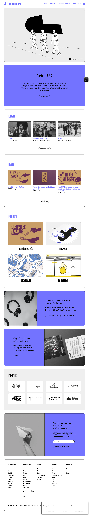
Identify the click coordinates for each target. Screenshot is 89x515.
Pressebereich (27, 481)
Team (10, 477)
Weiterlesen (44, 96)
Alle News (44, 201)
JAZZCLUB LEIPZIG (12, 465)
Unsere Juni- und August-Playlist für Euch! (61, 316)
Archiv (25, 494)
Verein (10, 483)
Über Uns (10, 475)
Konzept (54, 481)
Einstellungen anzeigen (79, 511)
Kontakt (21, 505)
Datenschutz (34, 505)
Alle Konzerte (44, 149)
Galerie (25, 479)
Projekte (10, 473)
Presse (10, 485)
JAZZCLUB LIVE (69, 465)
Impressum (27, 505)
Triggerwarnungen (28, 490)
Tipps (53, 473)
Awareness (26, 488)
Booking (11, 481)
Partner (25, 485)
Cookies (41, 505)
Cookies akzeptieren (50, 511)
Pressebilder (26, 483)
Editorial (54, 469)
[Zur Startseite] (5, 3)
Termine (54, 471)
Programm (26, 471)
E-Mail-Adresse (59, 442)
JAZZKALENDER (55, 465)
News (9, 469)
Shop (9, 488)
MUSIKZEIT (39, 465)
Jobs (10, 479)
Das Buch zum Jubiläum (29, 492)
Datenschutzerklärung (58, 436)
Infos (24, 477)
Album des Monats (57, 475)
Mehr (16, 356)
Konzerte (10, 471)
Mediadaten (55, 483)
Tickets (25, 473)
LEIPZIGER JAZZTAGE (27, 465)
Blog (24, 475)
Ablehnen (65, 511)
